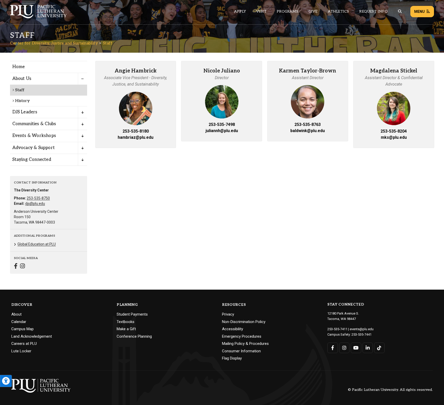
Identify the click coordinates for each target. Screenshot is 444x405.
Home (18, 66)
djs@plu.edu (35, 203)
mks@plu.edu (394, 137)
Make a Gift (126, 329)
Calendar (18, 321)
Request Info (373, 11)
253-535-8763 (307, 124)
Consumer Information (241, 351)
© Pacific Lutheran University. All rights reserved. (390, 390)
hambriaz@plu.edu (135, 137)
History (22, 100)
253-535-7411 (337, 329)
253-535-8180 (136, 131)
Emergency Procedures (241, 336)
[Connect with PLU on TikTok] (379, 348)
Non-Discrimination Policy (243, 321)
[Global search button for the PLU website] (400, 11)
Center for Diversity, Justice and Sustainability (54, 43)
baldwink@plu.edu (307, 130)
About (16, 314)
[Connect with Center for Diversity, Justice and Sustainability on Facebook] (15, 266)
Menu (419, 12)
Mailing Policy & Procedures (245, 343)
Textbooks (125, 321)
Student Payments (132, 314)
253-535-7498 (222, 124)
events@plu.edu (362, 329)
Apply (240, 11)
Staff (108, 43)
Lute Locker (21, 351)
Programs (287, 11)
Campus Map (22, 329)
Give (313, 11)
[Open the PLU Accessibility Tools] (6, 381)
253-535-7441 (361, 334)
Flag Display (232, 358)
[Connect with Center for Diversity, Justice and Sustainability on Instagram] (22, 266)
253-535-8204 (394, 131)
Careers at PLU (24, 343)
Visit (261, 11)
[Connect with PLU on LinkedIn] (368, 348)
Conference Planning (134, 336)
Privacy (228, 314)
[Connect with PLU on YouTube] (356, 348)
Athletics (338, 11)
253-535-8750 (38, 198)
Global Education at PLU (36, 244)
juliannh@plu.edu (222, 130)
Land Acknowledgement (31, 336)
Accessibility (232, 329)
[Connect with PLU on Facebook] (332, 348)
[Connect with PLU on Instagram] (344, 348)
